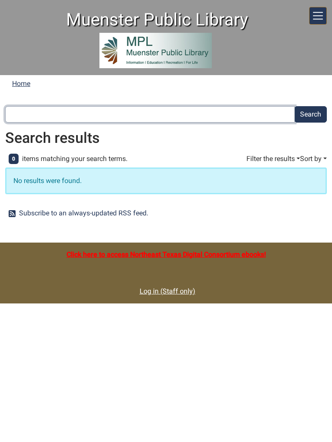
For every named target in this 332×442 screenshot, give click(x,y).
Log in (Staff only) (167, 291)
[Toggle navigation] (318, 16)
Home (21, 83)
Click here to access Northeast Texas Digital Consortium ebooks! (166, 254)
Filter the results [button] (270, 159)
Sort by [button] (311, 159)
